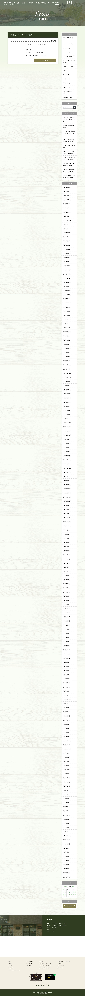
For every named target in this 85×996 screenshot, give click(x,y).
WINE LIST (31, 3)
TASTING (43, 3)
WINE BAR (51, 3)
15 (63, 892)
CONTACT (78, 3)
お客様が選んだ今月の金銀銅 (64, 961)
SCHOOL (37, 3)
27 (73, 894)
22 (63, 894)
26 (71, 894)
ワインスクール (29, 961)
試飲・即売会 (29, 965)
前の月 (65, 886)
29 (63, 895)
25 (69, 894)
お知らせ (41, 961)
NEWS (57, 3)
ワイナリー (10, 965)
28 (75, 894)
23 (65, 894)
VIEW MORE (44, 60)
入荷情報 (59, 963)
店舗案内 (10, 963)
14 (75, 891)
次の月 (73, 886)
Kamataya (36, 977)
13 (73, 891)
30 (65, 895)
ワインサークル (29, 963)
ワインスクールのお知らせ (45, 963)
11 (69, 891)
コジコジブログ (61, 965)
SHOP (18, 3)
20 (73, 892)
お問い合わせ (60, 968)
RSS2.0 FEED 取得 (70, 906)
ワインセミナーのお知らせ (45, 965)
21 (75, 892)
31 (67, 895)
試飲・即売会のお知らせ (45, 968)
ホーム (9, 961)
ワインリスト (11, 968)
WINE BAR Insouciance (13, 970)
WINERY (23, 3)
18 (69, 892)
